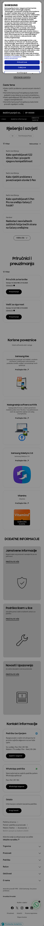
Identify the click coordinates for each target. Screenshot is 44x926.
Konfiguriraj (22, 73)
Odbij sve (22, 67)
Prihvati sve (22, 62)
